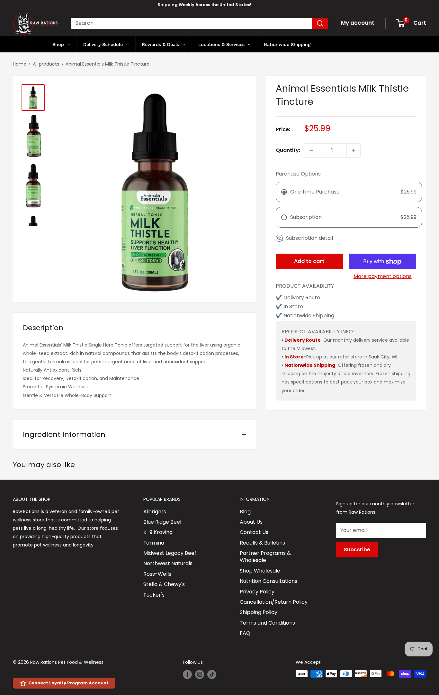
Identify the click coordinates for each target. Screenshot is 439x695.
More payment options (383, 276)
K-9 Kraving (158, 532)
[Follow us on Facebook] (187, 674)
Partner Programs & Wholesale (265, 556)
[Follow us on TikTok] (211, 674)
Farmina (153, 542)
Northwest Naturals (168, 563)
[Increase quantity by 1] (353, 150)
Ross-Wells (157, 574)
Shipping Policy (258, 612)
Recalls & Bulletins (262, 542)
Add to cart (309, 261)
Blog (245, 511)
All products (46, 64)
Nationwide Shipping (309, 365)
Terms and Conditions (267, 623)
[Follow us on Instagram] (199, 674)
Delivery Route (302, 340)
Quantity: (288, 150)
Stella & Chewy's (164, 584)
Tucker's (154, 595)
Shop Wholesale (260, 570)
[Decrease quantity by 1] (311, 150)
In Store (294, 357)
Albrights (154, 511)
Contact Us (254, 532)
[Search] (320, 23)
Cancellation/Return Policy (274, 602)
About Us (251, 522)
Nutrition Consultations (268, 581)
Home (19, 64)
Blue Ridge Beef (162, 522)
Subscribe (357, 549)
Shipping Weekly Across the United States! (204, 5)
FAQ (245, 633)
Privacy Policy (257, 591)
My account (357, 23)
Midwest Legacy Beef (169, 553)
